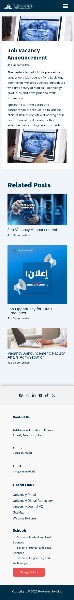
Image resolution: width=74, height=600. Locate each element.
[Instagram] (27, 395)
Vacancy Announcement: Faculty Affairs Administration (36, 355)
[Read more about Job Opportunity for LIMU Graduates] (37, 274)
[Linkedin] (34, 395)
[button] (29, 572)
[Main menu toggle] (65, 6)
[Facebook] (21, 395)
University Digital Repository (33, 500)
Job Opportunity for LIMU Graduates (29, 311)
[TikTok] (47, 395)
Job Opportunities (18, 64)
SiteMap (18, 512)
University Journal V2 (28, 506)
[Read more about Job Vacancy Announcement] (37, 209)
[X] (53, 395)
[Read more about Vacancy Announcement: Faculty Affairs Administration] (37, 338)
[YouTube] (40, 395)
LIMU (38, 72)
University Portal (24, 494)
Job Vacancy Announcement (32, 230)
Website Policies (24, 518)
